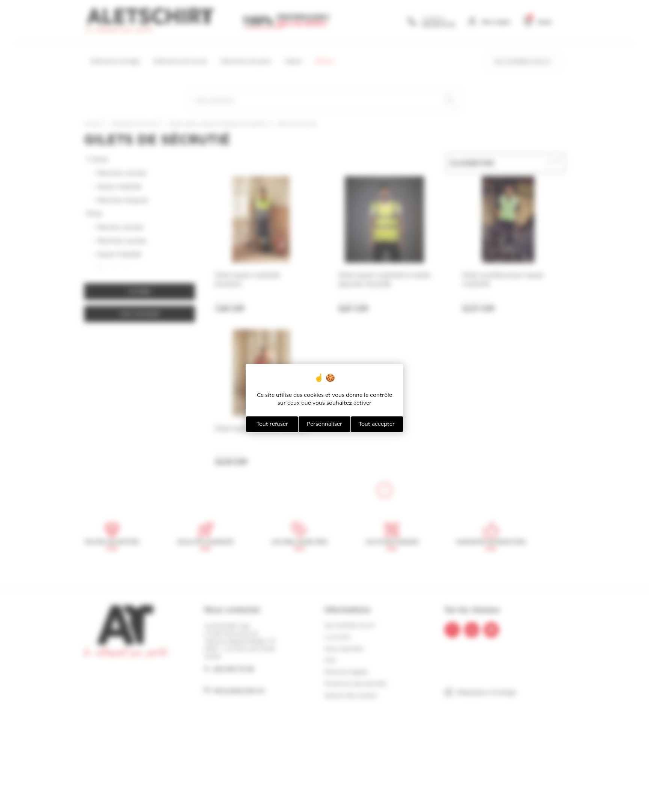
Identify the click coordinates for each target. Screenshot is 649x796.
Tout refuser (272, 424)
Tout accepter (377, 424)
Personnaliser (324, 424)
